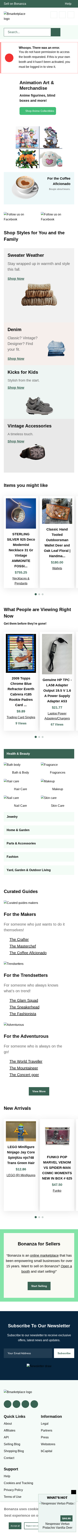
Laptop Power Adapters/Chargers (57, 716)
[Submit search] (55, 32)
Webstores (48, 1444)
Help (68, 3)
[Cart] (54, 14)
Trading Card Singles (21, 717)
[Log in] (62, 14)
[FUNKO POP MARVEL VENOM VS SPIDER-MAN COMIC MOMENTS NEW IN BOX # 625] (57, 1165)
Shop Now (16, 279)
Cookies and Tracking (18, 1483)
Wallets (57, 568)
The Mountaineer (23, 1068)
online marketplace (44, 1255)
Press (45, 1437)
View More (39, 1091)
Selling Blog (12, 1444)
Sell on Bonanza (15, 3)
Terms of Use (12, 1496)
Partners (46, 1430)
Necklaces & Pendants (21, 581)
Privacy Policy (13, 1490)
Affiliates (9, 1430)
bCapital (46, 1451)
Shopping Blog (14, 1451)
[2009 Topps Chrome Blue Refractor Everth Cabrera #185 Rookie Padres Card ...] (21, 681)
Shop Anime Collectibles (39, 110)
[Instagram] (34, 1404)
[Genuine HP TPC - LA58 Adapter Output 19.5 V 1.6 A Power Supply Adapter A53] (57, 681)
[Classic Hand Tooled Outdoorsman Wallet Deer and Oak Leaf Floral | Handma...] (57, 542)
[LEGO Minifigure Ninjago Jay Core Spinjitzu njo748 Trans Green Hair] (21, 1165)
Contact (9, 1458)
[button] (36, 594)
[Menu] (71, 14)
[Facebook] (7, 1404)
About (8, 1423)
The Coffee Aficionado (28, 953)
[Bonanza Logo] (15, 16)
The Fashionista (22, 1014)
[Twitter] (16, 1404)
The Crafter (19, 939)
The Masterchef (22, 946)
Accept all (15, 1526)
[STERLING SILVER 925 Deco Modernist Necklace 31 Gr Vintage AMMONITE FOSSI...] (21, 542)
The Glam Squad (23, 1000)
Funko (57, 1190)
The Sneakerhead (24, 1007)
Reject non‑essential (35, 1526)
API (6, 1437)
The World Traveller (25, 1061)
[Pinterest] (25, 1404)
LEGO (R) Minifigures (21, 1175)
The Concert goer (24, 1075)
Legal (44, 1423)
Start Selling (39, 1286)
